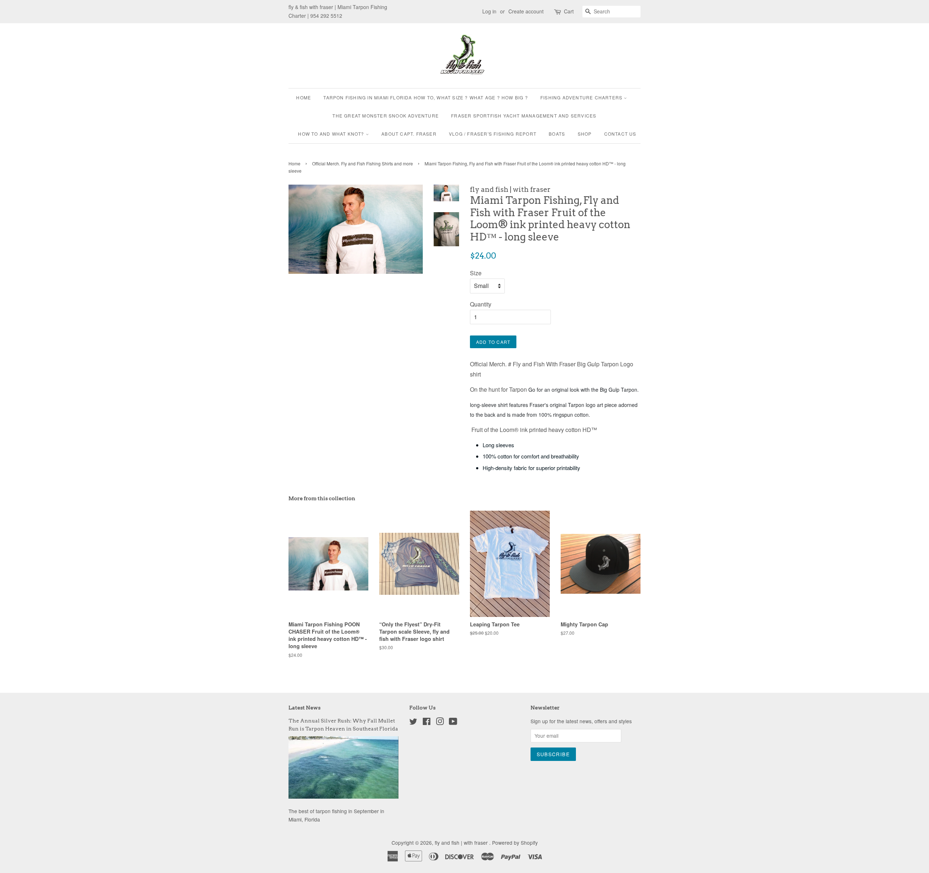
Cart (569, 11)
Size (476, 273)
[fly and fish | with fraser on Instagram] (440, 722)
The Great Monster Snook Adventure (385, 115)
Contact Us (620, 134)
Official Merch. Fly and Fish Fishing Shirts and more (362, 163)
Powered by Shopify (515, 842)
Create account (526, 11)
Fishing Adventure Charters (582, 97)
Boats (557, 134)
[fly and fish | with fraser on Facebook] (426, 722)
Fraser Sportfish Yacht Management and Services (523, 115)
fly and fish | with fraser (462, 842)
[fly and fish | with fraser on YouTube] (453, 722)
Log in (489, 11)
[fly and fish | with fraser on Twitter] (413, 722)
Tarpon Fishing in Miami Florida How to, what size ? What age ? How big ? (425, 97)
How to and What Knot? (331, 134)
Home (303, 97)
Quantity (480, 304)
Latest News (304, 708)
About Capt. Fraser (409, 134)
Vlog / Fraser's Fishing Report (492, 134)
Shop (585, 134)
